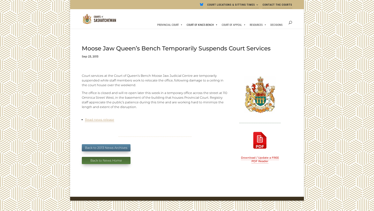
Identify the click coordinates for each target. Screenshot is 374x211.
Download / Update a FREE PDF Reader (260, 159)
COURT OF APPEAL (232, 24)
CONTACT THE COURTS (277, 4)
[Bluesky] (201, 5)
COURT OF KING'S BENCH (200, 24)
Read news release (99, 120)
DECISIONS (276, 24)
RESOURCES (256, 24)
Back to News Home (106, 160)
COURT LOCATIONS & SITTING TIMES (231, 4)
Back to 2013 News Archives (106, 148)
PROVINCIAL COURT (168, 24)
